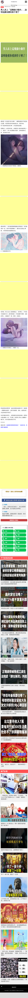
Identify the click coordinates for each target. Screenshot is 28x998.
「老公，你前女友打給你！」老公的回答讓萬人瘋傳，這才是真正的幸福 (14, 507)
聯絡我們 (14, 987)
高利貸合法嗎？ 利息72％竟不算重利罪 (12, 608)
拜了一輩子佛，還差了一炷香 (9, 874)
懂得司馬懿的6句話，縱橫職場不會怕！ (12, 850)
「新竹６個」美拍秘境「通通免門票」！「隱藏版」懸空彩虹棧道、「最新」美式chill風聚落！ (14, 953)
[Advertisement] (14, 28)
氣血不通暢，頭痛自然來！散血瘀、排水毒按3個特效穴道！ (14, 514)
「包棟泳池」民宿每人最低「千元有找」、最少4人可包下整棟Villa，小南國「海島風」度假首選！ (14, 797)
